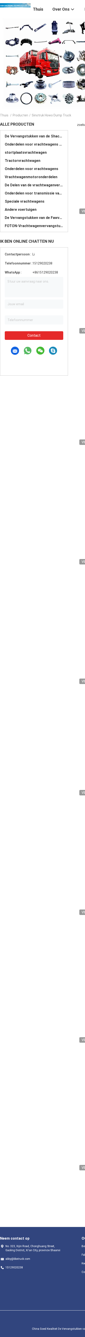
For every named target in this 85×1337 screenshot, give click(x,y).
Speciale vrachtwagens (24, 201)
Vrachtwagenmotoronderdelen (31, 177)
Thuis (4, 115)
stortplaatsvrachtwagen (26, 152)
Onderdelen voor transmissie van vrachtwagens (34, 193)
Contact (34, 335)
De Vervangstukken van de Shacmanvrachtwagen (34, 136)
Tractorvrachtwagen (22, 160)
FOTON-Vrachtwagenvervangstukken (34, 226)
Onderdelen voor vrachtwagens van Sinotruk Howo (34, 144)
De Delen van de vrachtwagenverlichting (34, 185)
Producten (20, 115)
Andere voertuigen (20, 209)
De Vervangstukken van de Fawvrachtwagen (34, 218)
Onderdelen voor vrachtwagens (31, 169)
